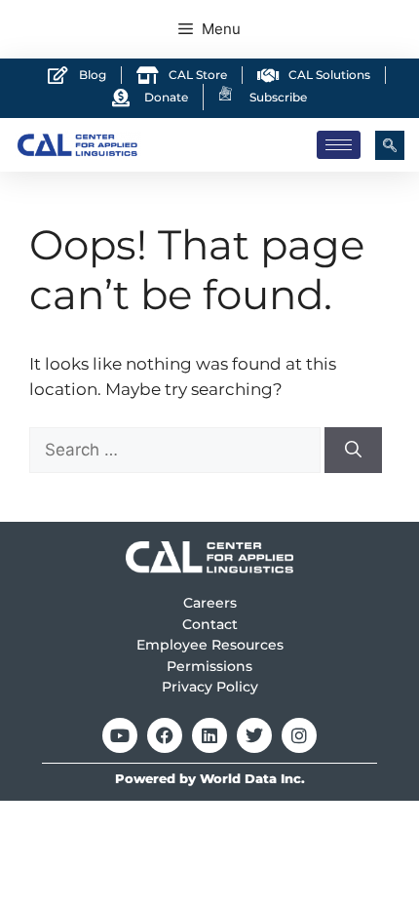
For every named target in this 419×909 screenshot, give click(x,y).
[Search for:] (176, 449)
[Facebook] (164, 735)
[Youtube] (119, 735)
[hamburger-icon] (339, 145)
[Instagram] (299, 735)
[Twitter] (254, 735)
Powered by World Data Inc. (210, 778)
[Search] (353, 450)
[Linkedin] (209, 735)
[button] (389, 145)
